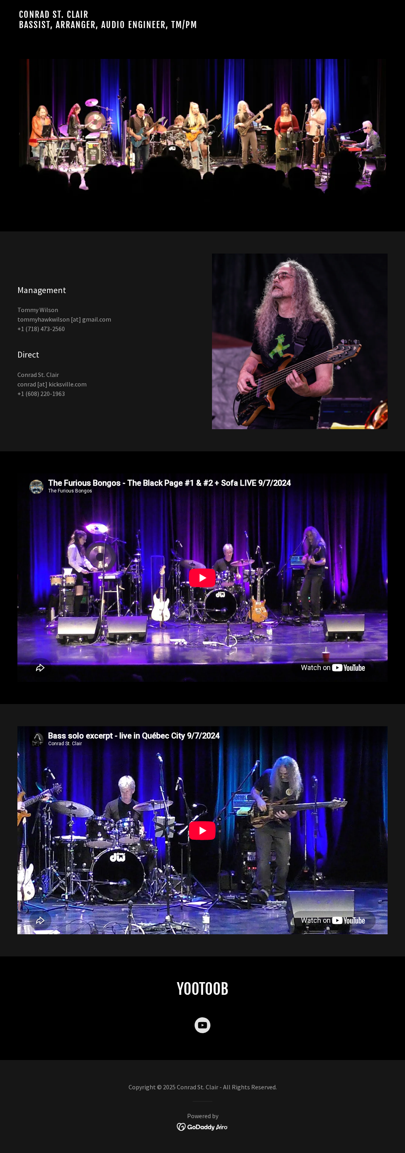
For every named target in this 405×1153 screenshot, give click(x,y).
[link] (202, 26)
